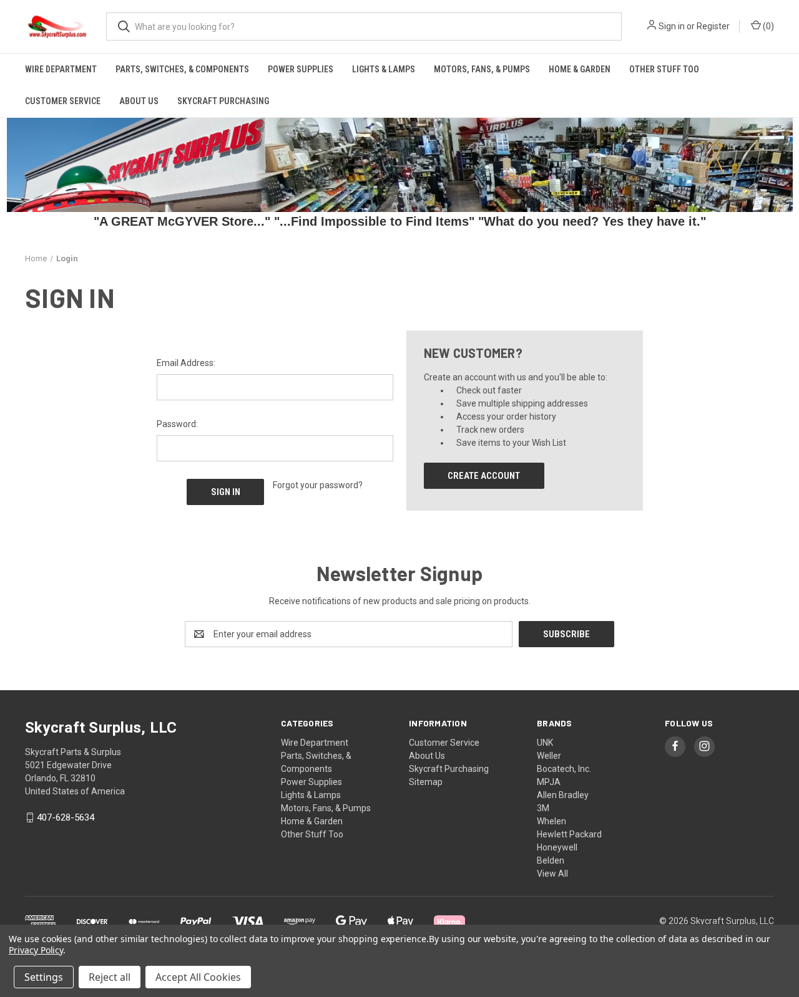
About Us (139, 101)
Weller (549, 756)
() (767, 26)
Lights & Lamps (383, 69)
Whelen (551, 821)
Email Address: (186, 363)
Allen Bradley (563, 795)
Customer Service (62, 101)
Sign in (672, 26)
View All (552, 874)
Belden (550, 860)
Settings (43, 977)
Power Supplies (300, 69)
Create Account (484, 475)
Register (713, 26)
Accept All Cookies (198, 977)
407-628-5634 (65, 817)
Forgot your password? (318, 485)
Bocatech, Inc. (564, 769)
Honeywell (557, 847)
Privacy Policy (36, 950)
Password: (177, 424)
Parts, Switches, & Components (182, 69)
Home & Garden (579, 69)
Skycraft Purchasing (223, 101)
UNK (545, 743)
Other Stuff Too (664, 69)
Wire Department (61, 69)
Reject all (109, 977)
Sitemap (426, 782)
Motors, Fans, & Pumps (482, 69)
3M (543, 808)
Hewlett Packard (569, 834)
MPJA (549, 782)
